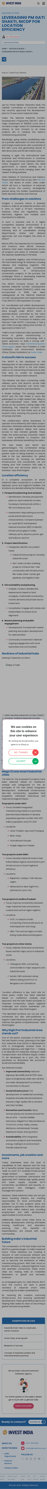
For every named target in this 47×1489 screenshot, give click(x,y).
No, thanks (21, 752)
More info (33, 745)
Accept (21, 761)
